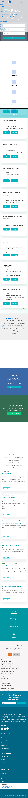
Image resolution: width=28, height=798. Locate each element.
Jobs (1, 23)
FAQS (2, 762)
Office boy (6, 45)
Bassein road (9, 128)
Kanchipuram (4, 675)
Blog (1, 26)
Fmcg (17, 223)
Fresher (22, 200)
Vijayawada (3, 688)
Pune (2, 681)
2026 (22, 42)
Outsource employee (5, 13)
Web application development (7, 16)
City (10, 654)
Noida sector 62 (9, 297)
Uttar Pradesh (9, 299)
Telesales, (8, 200)
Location (16, 654)
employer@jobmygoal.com (8, 786)
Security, (12, 174)
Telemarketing (19, 295)
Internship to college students (7, 18)
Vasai (2, 687)
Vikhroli (8, 202)
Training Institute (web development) (8, 14)
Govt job (2, 24)
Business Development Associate (12, 193)
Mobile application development (7, 19)
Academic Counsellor (11, 289)
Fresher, (8, 126)
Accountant (21, 45)
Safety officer (14, 45)
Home (1, 4)
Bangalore (3, 659)
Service (1, 9)
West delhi (3, 690)
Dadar (7, 275)
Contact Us (2, 28)
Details (6, 132)
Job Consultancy (3, 11)
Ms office (15, 126)
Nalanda (3, 678)
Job (18, 42)
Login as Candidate (14, 413)
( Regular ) (8, 130)
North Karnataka (5, 680)
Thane (2, 685)
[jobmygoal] (6, 2)
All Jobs (3, 737)
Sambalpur (3, 683)
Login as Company (14, 387)
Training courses (5, 748)
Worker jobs (4, 764)
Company (3, 30)
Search (14, 38)
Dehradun (3, 664)
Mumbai (15, 128)
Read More (6, 489)
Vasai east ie (9, 152)
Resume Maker (3, 21)
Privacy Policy (4, 778)
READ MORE (4, 725)
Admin (12, 248)
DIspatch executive (10, 144)
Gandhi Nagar (4, 666)
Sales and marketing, (16, 200)
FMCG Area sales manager (13, 217)
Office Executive (9, 120)
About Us (2, 7)
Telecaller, (13, 295)
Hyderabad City (4, 671)
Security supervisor (11, 168)
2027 (19, 47)
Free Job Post (3, 6)
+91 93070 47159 (5, 787)
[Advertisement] (14, 354)
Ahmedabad (4, 658)
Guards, (8, 174)
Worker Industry (5, 745)
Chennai (3, 661)
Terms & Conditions (6, 776)
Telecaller (7, 265)
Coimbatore (4, 663)
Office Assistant (9, 241)
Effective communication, (12, 247)
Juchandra (8, 251)
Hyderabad (3, 670)
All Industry (4, 740)
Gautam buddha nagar (19, 297)
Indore (2, 673)
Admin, (11, 126)
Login (21, 2)
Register (4, 326)
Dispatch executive (12, 47)
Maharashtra (20, 128)
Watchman (16, 174)
